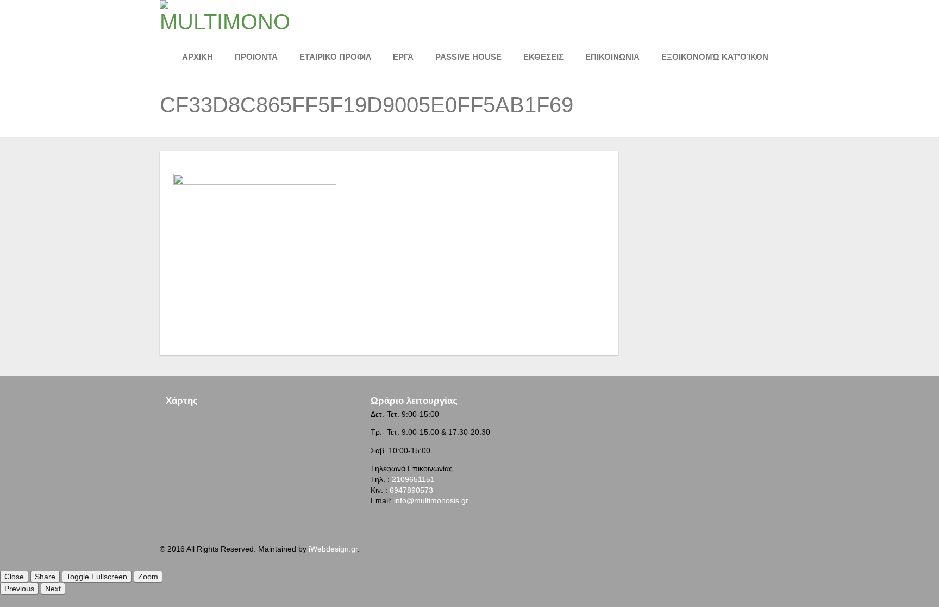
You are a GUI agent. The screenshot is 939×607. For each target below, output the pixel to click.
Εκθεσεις (543, 56)
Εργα (403, 56)
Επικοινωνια (612, 56)
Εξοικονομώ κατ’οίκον (714, 56)
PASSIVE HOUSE (468, 56)
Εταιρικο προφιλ (335, 56)
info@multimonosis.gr (431, 500)
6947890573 (411, 490)
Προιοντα (256, 56)
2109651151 (413, 479)
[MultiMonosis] (225, 16)
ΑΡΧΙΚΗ (197, 56)
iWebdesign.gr (333, 549)
